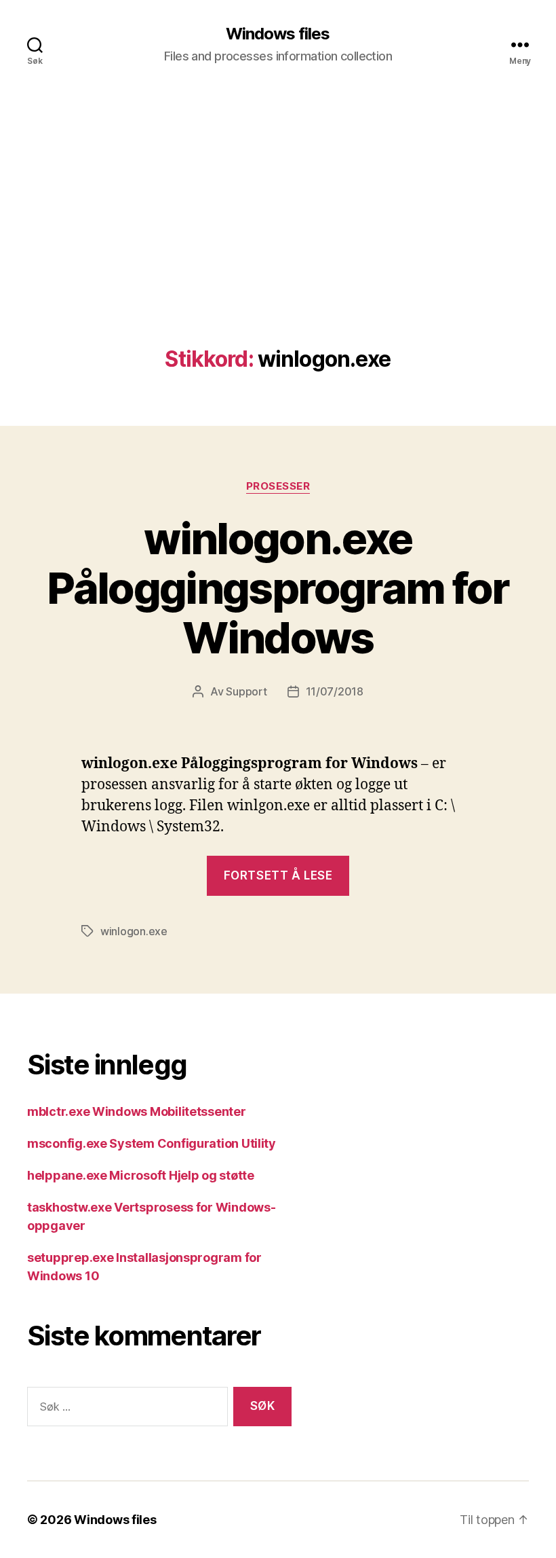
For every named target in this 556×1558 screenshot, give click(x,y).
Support (246, 691)
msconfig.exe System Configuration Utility (151, 1143)
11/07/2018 (334, 691)
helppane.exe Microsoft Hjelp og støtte (140, 1175)
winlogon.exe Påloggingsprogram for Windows (278, 588)
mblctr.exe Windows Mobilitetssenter (136, 1111)
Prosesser (278, 486)
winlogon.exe (133, 931)
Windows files (278, 34)
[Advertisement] (278, 245)
